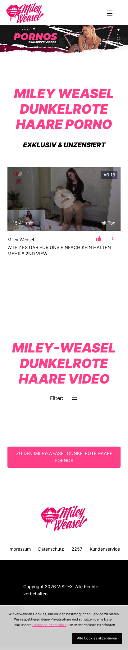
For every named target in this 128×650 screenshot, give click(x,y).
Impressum (19, 549)
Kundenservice (105, 549)
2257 (76, 549)
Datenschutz (51, 549)
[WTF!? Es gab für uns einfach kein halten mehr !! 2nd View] (64, 199)
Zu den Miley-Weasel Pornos (64, 457)
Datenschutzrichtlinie (49, 625)
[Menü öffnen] (109, 13)
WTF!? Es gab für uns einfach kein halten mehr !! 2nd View (59, 251)
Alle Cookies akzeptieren (97, 638)
